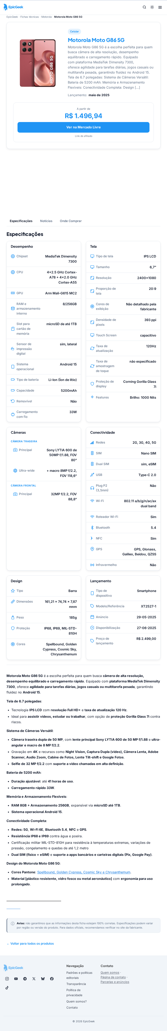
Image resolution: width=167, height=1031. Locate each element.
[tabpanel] (83, 443)
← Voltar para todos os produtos (30, 943)
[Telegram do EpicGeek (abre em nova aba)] (25, 978)
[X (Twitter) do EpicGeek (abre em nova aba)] (33, 978)
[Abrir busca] (144, 7)
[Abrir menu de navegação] (160, 7)
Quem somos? (76, 1001)
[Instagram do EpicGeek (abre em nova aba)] (7, 978)
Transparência (76, 984)
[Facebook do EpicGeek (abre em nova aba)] (51, 978)
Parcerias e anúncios (115, 982)
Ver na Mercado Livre (83, 127)
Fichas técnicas (29, 16)
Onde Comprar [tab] (71, 221)
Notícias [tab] (46, 221)
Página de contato (113, 977)
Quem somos (110, 972)
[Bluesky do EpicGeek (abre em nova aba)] (42, 978)
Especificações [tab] (21, 221)
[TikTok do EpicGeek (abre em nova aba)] (7, 987)
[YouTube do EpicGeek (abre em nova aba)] (16, 978)
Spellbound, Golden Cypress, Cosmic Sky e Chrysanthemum (83, 872)
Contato (72, 1007)
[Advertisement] (83, 182)
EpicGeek (12, 16)
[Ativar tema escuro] (152, 7)
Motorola (46, 16)
